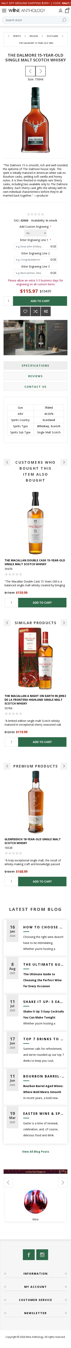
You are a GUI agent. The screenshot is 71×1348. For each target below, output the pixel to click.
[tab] (35, 365)
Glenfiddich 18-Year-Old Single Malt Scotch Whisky (33, 841)
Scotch (55, 426)
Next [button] (64, 622)
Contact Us (35, 387)
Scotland (49, 420)
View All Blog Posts (35, 1151)
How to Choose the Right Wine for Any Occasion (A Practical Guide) (43, 927)
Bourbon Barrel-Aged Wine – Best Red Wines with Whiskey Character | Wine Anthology (43, 1076)
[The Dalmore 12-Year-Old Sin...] (30, 71)
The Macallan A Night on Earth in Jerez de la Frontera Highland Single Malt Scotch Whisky (35, 699)
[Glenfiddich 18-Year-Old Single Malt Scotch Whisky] (35, 802)
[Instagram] (42, 1254)
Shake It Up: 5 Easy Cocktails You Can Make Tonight (43, 1002)
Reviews (35, 376)
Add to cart (40, 301)
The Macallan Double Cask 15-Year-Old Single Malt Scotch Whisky (35, 562)
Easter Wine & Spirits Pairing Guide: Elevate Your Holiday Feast (43, 1113)
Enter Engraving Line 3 (35, 266)
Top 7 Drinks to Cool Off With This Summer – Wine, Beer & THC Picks (43, 1039)
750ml (49, 407)
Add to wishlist (25, 311)
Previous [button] (7, 622)
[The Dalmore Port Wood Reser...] (41, 71)
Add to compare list (35, 311)
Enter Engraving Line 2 (35, 253)
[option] (35, 549)
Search (64, 20)
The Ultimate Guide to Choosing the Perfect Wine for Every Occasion (43, 964)
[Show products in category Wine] (35, 1202)
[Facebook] (29, 1254)
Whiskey (43, 426)
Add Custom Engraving (34, 226)
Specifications (35, 365)
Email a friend (46, 311)
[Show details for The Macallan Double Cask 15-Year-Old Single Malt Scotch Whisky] (35, 523)
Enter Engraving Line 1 (34, 240)
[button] (7, 462)
